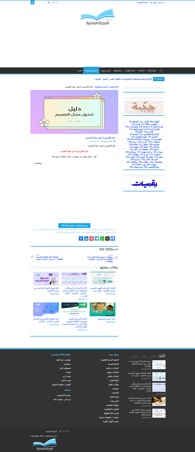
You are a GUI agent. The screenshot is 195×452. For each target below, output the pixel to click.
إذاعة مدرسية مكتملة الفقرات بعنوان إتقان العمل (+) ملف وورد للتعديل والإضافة (139, 400)
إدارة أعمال (156, 127)
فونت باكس (66, 380)
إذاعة (143, 127)
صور (159, 157)
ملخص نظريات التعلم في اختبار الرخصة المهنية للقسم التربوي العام (140, 412)
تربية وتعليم (118, 71)
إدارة (136, 124)
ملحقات (131, 162)
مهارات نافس (113, 385)
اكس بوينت (114, 401)
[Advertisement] (97, 44)
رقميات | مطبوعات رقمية (109, 417)
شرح (144, 154)
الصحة (134, 134)
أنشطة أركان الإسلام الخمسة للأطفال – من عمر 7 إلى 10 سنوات (49, 257)
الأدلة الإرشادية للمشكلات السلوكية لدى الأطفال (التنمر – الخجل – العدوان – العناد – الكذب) (74, 292)
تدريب (142, 142)
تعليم (133, 144)
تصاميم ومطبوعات (91, 71)
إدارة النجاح (114, 397)
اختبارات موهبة (113, 372)
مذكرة (135, 159)
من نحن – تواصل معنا (156, 2)
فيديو (140, 157)
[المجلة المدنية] (97, 16)
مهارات (152, 164)
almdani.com (51, 436)
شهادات (133, 154)
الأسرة (148, 132)
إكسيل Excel (151, 129)
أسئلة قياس (114, 380)
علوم (149, 157)
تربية (133, 142)
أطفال (154, 122)
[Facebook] (57, 2)
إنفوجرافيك (136, 129)
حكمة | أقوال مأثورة (111, 421)
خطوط (143, 149)
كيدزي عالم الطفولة (111, 413)
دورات (158, 152)
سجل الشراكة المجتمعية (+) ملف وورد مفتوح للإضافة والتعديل (140, 363)
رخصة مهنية (144, 152)
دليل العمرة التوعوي (106, 319)
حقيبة (154, 149)
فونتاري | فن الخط (64, 360)
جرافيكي (67, 364)
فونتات (68, 372)
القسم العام (151, 71)
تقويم (134, 147)
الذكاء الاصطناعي (149, 134)
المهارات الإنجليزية (111, 409)
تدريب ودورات (106, 71)
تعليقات (144, 356)
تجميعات (154, 142)
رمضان (131, 152)
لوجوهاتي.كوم (65, 368)
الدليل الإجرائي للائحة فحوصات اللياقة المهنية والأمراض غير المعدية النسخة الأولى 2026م (74, 323)
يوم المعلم (136, 167)
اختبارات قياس (113, 376)
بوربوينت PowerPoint (138, 139)
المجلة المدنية (113, 364)
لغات (145, 159)
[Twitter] (54, 2)
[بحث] (32, 2)
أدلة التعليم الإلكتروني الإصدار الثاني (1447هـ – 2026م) (46, 320)
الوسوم (134, 356)
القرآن (152, 137)
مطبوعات (156, 162)
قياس (80, 71)
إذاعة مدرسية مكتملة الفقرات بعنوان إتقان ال (134, 79)
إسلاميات (141, 71)
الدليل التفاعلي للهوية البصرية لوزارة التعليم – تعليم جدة (102, 289)
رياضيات (155, 154)
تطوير (143, 144)
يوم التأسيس (151, 167)
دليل (102, 249)
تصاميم (109, 249)
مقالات (143, 162)
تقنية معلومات (130, 71)
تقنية (144, 147)
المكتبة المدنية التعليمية (110, 360)
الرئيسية (161, 70)
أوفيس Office (149, 124)
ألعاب (143, 122)
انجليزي (156, 139)
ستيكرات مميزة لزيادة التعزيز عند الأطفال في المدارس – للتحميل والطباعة (100, 258)
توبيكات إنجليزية (112, 405)
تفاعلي (154, 147)
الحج (138, 132)
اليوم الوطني (138, 137)
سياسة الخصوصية (142, 2)
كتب (154, 159)
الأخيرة (162, 356)
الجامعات (115, 393)
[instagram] (52, 2)
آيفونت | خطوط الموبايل (61, 385)
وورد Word (139, 164)
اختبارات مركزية (112, 368)
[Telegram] (48, 2)
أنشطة (133, 122)
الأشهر (153, 356)
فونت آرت (67, 376)
